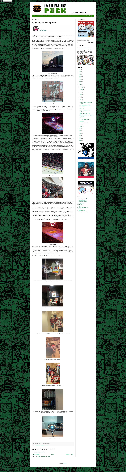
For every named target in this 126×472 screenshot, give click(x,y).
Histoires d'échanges (82, 200)
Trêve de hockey (81, 210)
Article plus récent (36, 454)
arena (37, 445)
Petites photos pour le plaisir (83, 211)
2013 (80, 133)
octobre (81, 89)
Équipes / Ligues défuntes (83, 207)
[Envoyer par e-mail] (43, 443)
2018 (80, 82)
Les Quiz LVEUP (81, 203)
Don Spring (82, 111)
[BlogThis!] (45, 443)
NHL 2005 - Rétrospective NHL (85, 119)
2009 (80, 140)
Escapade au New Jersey (84, 122)
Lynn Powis (82, 108)
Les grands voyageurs (82, 201)
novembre (82, 87)
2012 (80, 135)
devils (39, 445)
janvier (81, 126)
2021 (80, 77)
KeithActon (46, 445)
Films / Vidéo (81, 208)
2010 (80, 138)
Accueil (52, 454)
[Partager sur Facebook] (47, 443)
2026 (80, 69)
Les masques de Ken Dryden (85, 105)
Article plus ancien (69, 454)
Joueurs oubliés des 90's (83, 198)
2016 (80, 128)
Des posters (82, 121)
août (81, 92)
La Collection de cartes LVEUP (84, 47)
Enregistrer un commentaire (39, 451)
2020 (80, 79)
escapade (42, 445)
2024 (80, 72)
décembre (82, 86)
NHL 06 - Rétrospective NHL (85, 113)
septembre (82, 91)
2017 (80, 84)
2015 (80, 130)
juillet (81, 94)
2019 (80, 81)
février (81, 124)
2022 (80, 76)
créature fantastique (55, 216)
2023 (80, 74)
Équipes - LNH (81, 206)
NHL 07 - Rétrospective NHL (85, 110)
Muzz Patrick (82, 106)
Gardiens (80, 204)
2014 (80, 132)
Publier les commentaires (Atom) (44, 456)
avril (81, 99)
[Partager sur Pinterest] (48, 443)
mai (80, 97)
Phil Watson (82, 117)
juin (80, 96)
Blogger (65, 463)
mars (81, 101)
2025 (80, 71)
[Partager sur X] (46, 443)
